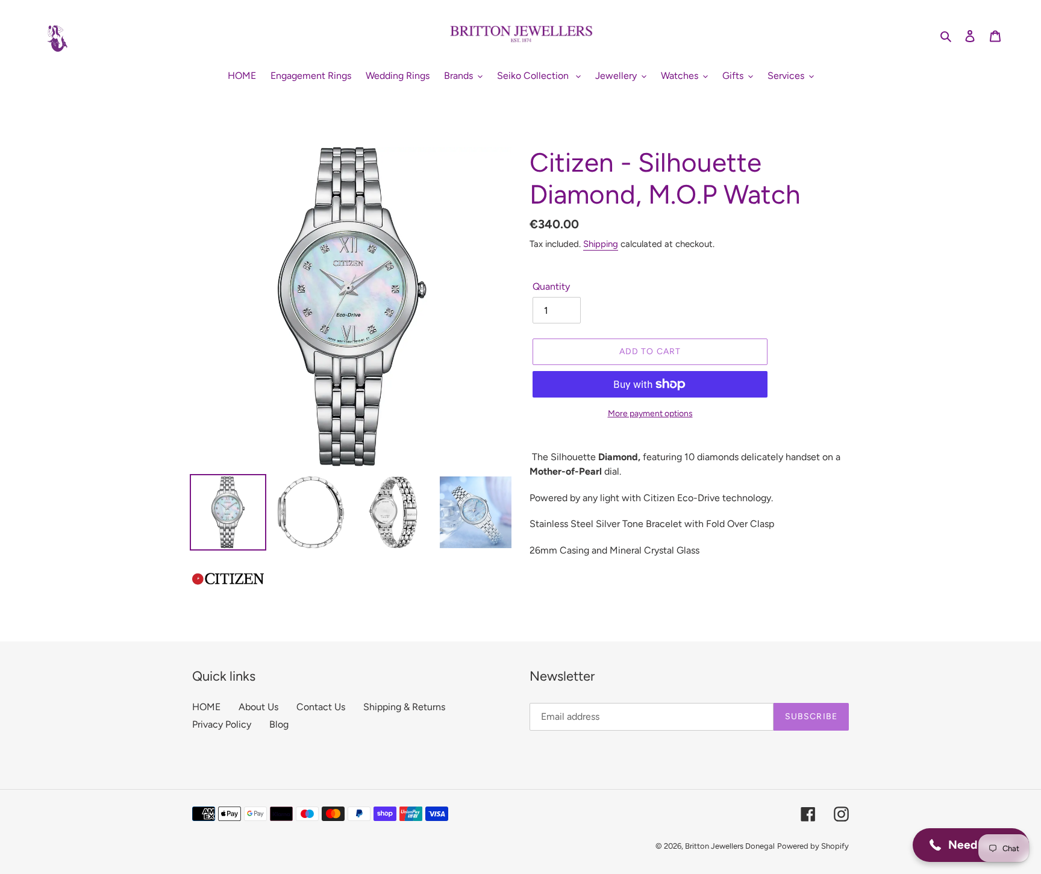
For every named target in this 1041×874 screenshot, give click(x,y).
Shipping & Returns (404, 707)
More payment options (650, 413)
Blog (279, 724)
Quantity (551, 286)
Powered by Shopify (813, 846)
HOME (206, 707)
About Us (258, 707)
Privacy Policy (221, 724)
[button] (971, 845)
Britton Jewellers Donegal (730, 846)
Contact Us (320, 707)
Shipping (600, 244)
